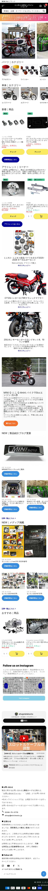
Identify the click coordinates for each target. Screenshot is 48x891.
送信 (43, 11)
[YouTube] (8, 866)
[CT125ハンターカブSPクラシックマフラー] (24, 302)
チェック (13, 152)
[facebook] (13, 866)
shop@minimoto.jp (13, 815)
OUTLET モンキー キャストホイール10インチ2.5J (13, 205)
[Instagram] (3, 866)
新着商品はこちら (10, 159)
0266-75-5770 (11, 812)
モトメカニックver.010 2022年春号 (24, 547)
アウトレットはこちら (12, 224)
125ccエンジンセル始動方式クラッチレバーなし (13, 643)
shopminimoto (26, 714)
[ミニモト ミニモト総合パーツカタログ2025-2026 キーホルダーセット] (24, 262)
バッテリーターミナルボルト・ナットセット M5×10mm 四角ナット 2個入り (12, 141)
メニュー (3, 6)
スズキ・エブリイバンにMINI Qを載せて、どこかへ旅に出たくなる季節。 (13, 497)
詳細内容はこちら (10, 474)
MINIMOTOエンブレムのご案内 (24, 457)
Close (45, 17)
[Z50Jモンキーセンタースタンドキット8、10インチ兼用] (24, 345)
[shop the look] (31, 54)
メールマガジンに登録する (12, 869)
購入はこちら (11, 423)
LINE (28, 793)
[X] (19, 866)
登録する (43, 874)
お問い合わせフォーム (12, 793)
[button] (32, 214)
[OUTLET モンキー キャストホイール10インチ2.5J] (13, 188)
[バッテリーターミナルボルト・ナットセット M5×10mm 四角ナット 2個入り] (13, 122)
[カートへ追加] (17, 653)
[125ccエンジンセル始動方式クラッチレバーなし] (13, 626)
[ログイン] (40, 6)
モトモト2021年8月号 (13, 587)
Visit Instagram (24, 698)
